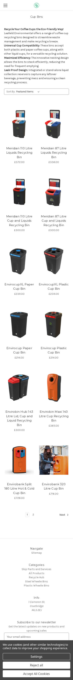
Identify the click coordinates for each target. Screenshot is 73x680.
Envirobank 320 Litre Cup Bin (54, 486)
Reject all (36, 665)
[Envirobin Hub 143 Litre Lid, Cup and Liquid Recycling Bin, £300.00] (19, 387)
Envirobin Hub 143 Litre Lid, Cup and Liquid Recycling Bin (19, 418)
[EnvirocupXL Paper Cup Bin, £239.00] (19, 260)
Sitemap (36, 552)
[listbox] (29, 92)
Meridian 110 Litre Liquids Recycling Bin (19, 152)
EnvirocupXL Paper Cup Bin (19, 286)
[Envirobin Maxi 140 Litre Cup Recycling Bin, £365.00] (53, 387)
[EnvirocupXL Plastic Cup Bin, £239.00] (53, 260)
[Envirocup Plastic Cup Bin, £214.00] (53, 324)
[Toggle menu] (5, 5)
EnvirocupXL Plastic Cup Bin (54, 286)
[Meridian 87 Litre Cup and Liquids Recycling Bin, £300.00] (53, 192)
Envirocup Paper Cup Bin (19, 350)
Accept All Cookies (36, 674)
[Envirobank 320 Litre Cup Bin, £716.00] (53, 460)
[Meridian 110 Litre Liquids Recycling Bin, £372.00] (19, 124)
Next (62, 515)
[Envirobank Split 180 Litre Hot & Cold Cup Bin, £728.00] (19, 460)
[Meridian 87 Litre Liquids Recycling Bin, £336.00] (53, 124)
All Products (36, 573)
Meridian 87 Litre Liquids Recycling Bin (54, 152)
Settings (37, 656)
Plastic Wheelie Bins (36, 585)
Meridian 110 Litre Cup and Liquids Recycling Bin (19, 220)
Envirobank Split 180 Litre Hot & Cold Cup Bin (19, 488)
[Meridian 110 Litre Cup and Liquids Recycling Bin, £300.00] (19, 192)
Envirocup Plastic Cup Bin (54, 350)
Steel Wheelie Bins (36, 581)
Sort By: (10, 91)
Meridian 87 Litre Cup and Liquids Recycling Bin (53, 220)
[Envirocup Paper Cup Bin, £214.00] (19, 324)
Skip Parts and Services (36, 569)
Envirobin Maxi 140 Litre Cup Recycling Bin (54, 416)
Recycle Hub (36, 577)
